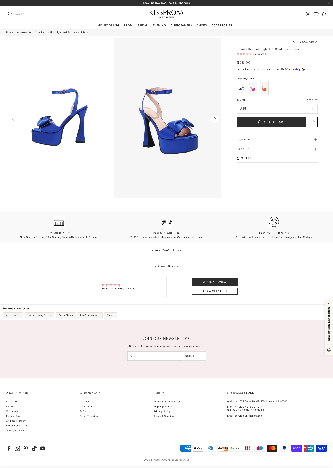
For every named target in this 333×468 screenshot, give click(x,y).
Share (246, 158)
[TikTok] (34, 448)
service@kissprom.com (249, 415)
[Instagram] (17, 448)
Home (9, 32)
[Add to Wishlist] (313, 122)
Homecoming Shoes (39, 315)
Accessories (24, 32)
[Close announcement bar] (329, 3)
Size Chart (312, 100)
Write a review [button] (214, 281)
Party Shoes (66, 315)
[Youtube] (42, 448)
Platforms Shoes (90, 315)
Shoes (110, 315)
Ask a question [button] (215, 291)
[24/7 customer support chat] (329, 350)
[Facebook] (9, 448)
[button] (30, 14)
